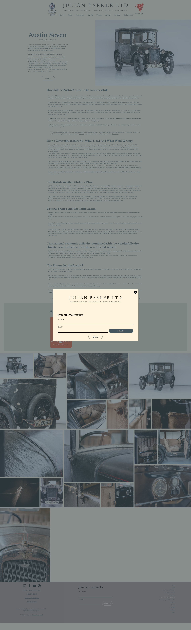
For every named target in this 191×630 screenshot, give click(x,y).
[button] (135, 292)
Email (60, 327)
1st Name (61, 319)
